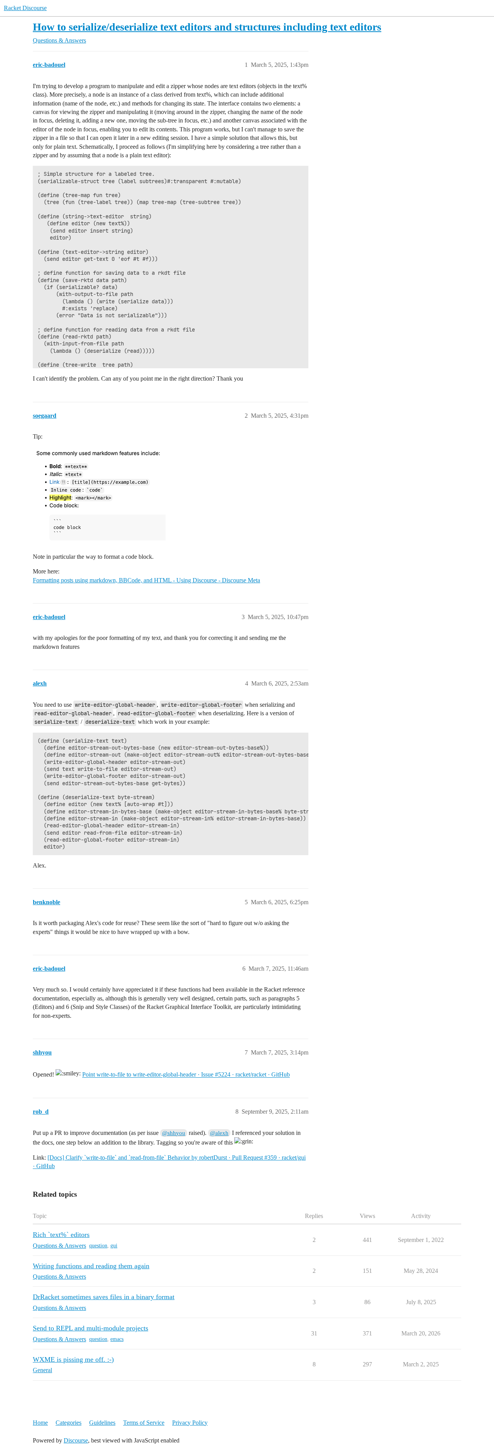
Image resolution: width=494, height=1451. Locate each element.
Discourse (76, 1440)
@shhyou (173, 1133)
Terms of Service (143, 1422)
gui (113, 1246)
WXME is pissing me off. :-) (73, 1359)
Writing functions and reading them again (91, 1266)
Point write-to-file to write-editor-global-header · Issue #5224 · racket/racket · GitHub (186, 1075)
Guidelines (102, 1422)
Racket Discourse (25, 8)
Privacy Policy (190, 1422)
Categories (68, 1422)
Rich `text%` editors (61, 1234)
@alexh (219, 1133)
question (98, 1246)
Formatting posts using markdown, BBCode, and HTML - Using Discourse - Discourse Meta (146, 580)
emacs (117, 1339)
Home (40, 1422)
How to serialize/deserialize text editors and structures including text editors (207, 27)
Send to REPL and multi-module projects (90, 1328)
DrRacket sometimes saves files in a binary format (103, 1297)
